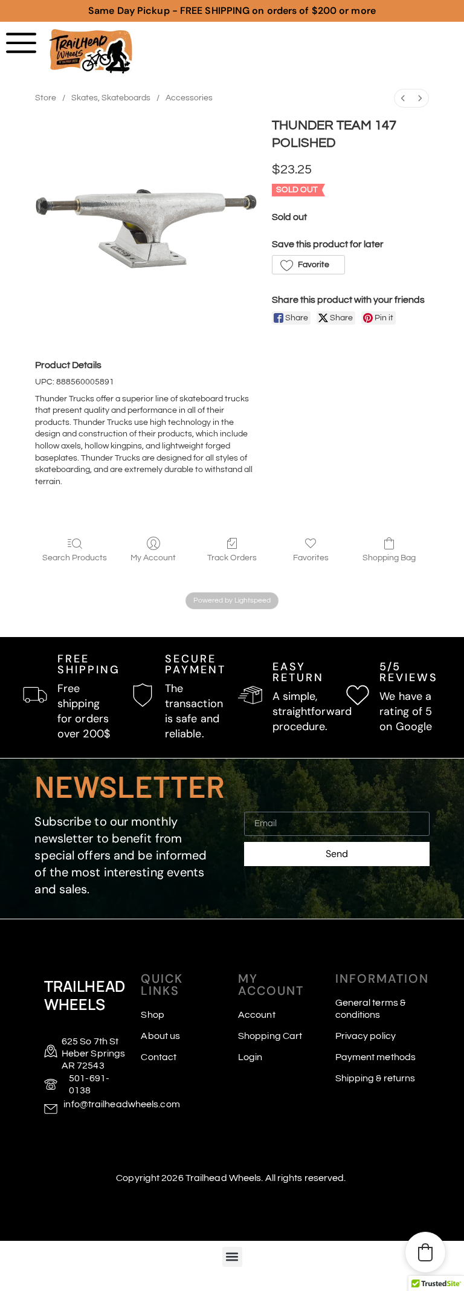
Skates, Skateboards (110, 98)
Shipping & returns (375, 1078)
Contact (158, 1057)
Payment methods (375, 1057)
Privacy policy (365, 1036)
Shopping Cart (270, 1036)
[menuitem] (403, 98)
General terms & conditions (370, 1009)
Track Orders (232, 558)
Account (257, 1015)
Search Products (74, 558)
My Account (153, 558)
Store (45, 98)
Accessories (189, 98)
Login (250, 1057)
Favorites (311, 558)
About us (160, 1036)
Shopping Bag (389, 558)
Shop (152, 1015)
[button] (308, 264)
